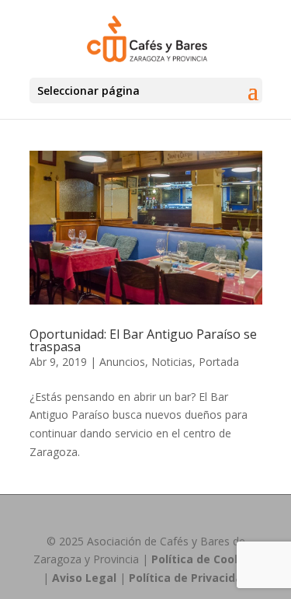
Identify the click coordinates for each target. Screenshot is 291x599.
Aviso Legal (84, 577)
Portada (219, 361)
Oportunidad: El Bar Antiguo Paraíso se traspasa (143, 340)
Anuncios (122, 361)
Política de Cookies (204, 559)
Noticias (171, 361)
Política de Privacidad (189, 577)
